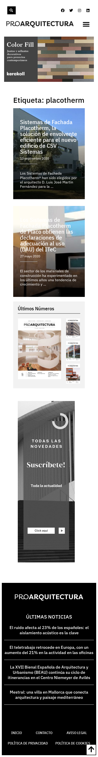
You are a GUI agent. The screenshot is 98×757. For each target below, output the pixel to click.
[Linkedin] (88, 10)
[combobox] (6, 10)
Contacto (44, 732)
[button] (86, 24)
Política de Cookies (72, 743)
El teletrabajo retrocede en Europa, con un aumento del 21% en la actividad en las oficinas (49, 650)
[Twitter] (71, 10)
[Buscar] (11, 10)
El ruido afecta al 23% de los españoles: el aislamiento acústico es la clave (49, 630)
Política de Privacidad (28, 743)
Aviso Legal (77, 732)
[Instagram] (79, 10)
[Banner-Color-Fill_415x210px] (49, 80)
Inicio (16, 732)
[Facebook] (62, 10)
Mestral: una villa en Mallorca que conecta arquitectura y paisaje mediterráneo (49, 694)
